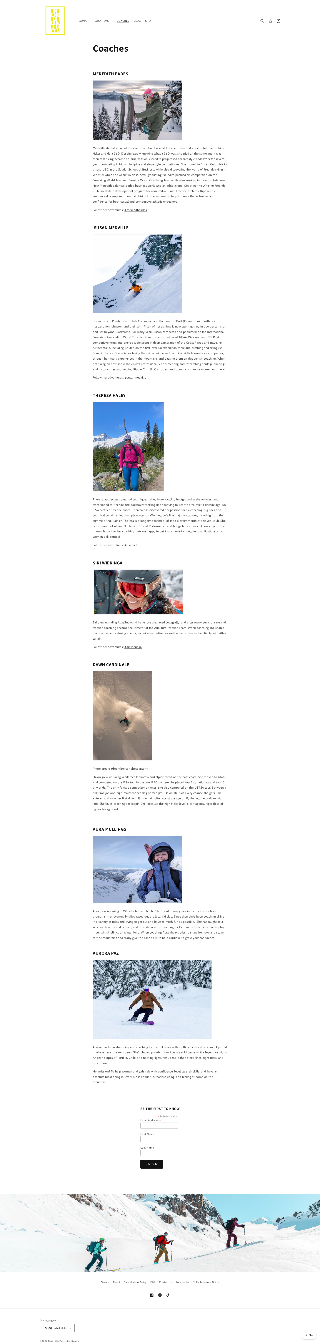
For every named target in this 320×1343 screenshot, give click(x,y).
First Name (147, 1134)
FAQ (153, 1282)
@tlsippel (130, 545)
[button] (84, 21)
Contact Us (166, 1282)
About (116, 1282)
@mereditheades (135, 210)
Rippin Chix (53, 1341)
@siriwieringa (133, 647)
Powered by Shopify (69, 1341)
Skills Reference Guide (206, 1282)
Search (105, 1282)
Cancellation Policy (135, 1282)
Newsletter (182, 1282)
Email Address (150, 1120)
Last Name (147, 1147)
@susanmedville (135, 377)
